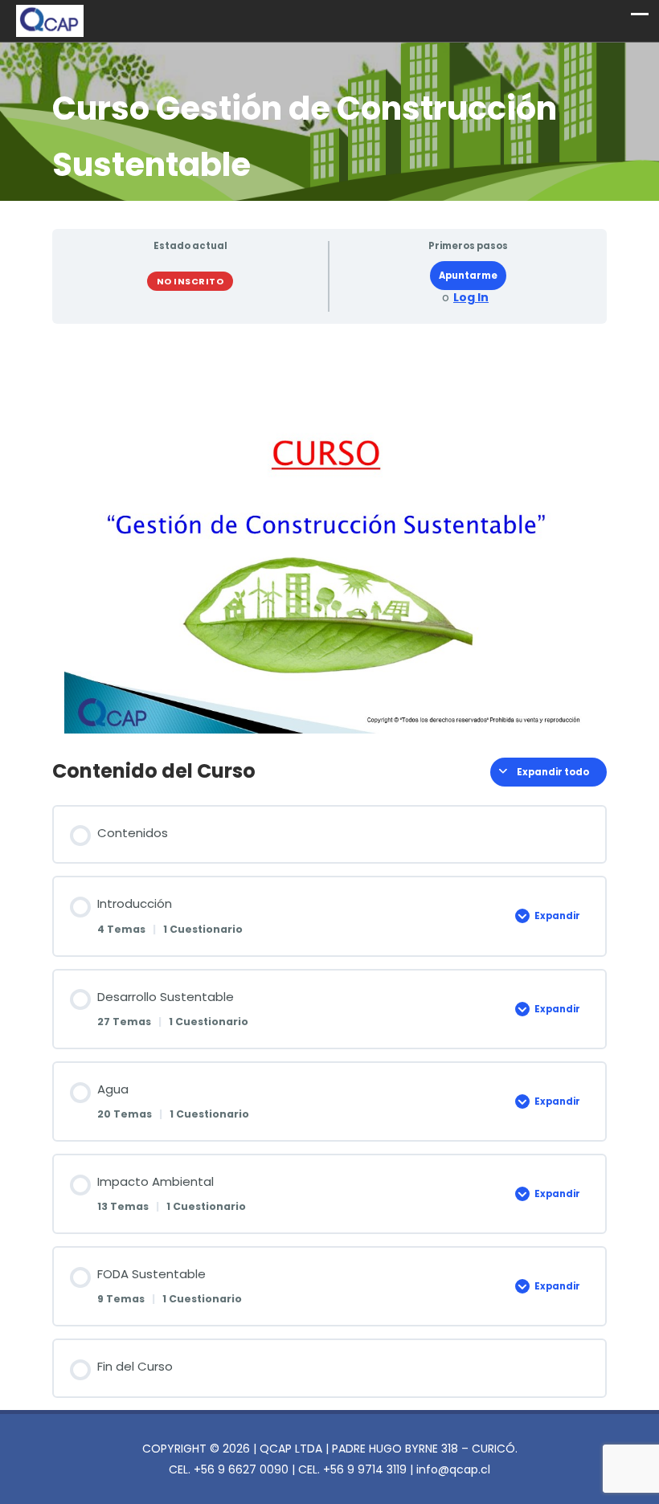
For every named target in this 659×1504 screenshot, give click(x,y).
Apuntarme (468, 275)
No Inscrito (190, 281)
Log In (471, 297)
